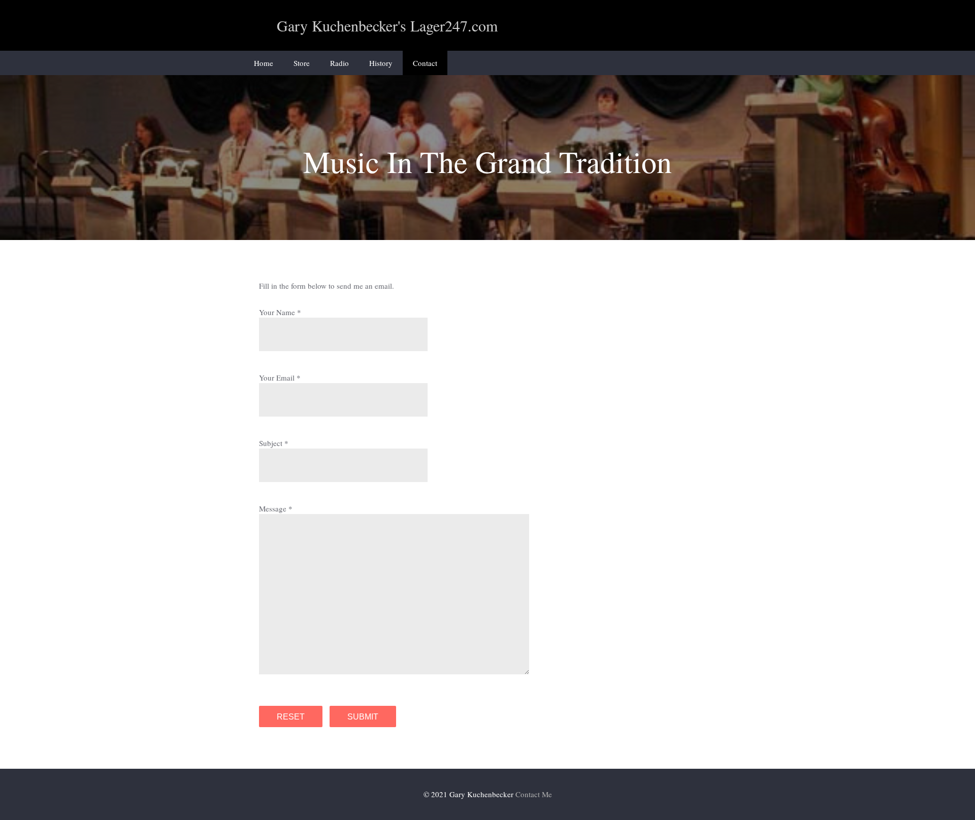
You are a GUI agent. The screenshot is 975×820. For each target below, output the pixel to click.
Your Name (277, 312)
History (381, 63)
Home (263, 63)
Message (272, 508)
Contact (425, 63)
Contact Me (533, 794)
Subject (270, 443)
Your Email (277, 377)
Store (302, 63)
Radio (339, 63)
